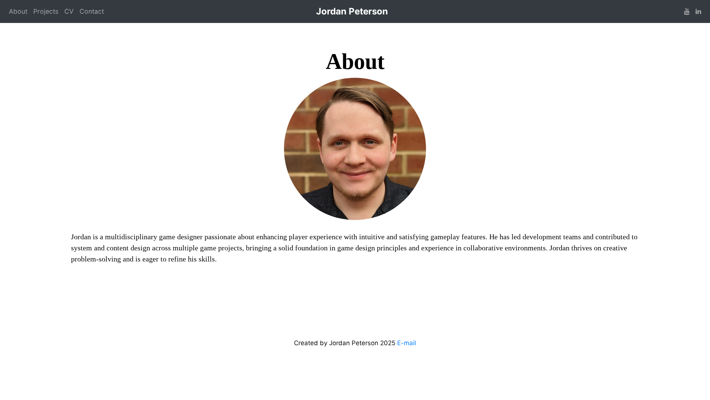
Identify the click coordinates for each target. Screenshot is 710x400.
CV (69, 11)
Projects (45, 11)
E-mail (406, 343)
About (18, 11)
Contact (92, 11)
